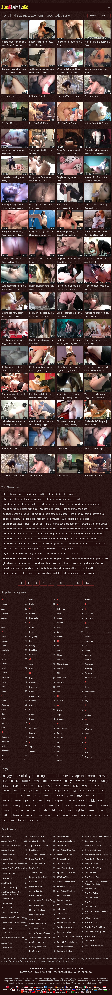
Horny (78, 235)
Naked (70, 701)
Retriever (98, 618)
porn (16, 785)
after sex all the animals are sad (41, 529)
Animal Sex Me (14, 850)
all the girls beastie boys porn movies (41, 519)
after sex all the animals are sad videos (22, 499)
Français (71, 987)
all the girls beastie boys (53, 504)
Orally (70, 710)
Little (50, 235)
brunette (92, 790)
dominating (79, 805)
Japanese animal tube (42, 845)
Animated (14, 618)
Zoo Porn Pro (14, 878)
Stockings (98, 664)
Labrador (70, 609)
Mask (31, 289)
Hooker (42, 701)
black (6, 785)
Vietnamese (60, 992)
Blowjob (64, 154)
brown (68, 810)
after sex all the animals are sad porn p (21, 548)
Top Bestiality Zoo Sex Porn (14, 938)
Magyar (99, 987)
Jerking (42, 751)
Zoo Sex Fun (98, 907)
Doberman (14, 751)
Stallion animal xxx (70, 946)
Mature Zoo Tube (42, 915)
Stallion (77, 72)
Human (42, 714)
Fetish (42, 632)
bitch (53, 810)
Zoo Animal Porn (42, 873)
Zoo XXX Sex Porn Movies (14, 863)
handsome (86, 815)
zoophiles (79, 810)
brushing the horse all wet (94, 524)
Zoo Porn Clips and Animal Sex (98, 912)
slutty (106, 815)
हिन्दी (108, 990)
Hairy (71, 343)
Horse (52, 181)
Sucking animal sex (70, 927)
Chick (59, 208)
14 (69, 583)
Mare (63, 316)
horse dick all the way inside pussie (54, 538)
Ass (3, 72)
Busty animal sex (70, 904)
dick (45, 780)
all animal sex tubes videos (16, 524)
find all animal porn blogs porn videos (59, 568)
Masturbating (70, 664)
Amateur (88, 181)
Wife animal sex (98, 918)
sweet (96, 785)
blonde (57, 785)
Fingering (42, 636)
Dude (42, 604)
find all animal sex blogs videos (48, 543)
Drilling (50, 316)
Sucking (65, 262)
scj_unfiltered (98, 678)
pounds (39, 815)
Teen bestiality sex (98, 850)
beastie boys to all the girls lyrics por (20, 568)
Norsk (26, 990)
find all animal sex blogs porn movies (90, 558)
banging (92, 781)
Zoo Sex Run (98, 888)
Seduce (98, 628)
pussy (104, 781)
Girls (42, 664)
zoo (79, 795)
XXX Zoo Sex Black (14, 912)
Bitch (3, 397)
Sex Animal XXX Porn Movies (70, 937)
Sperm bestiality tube (70, 873)
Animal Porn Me (14, 854)
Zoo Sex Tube (70, 845)
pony (15, 810)
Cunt (14, 728)
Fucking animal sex (42, 946)
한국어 (81, 987)
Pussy (87, 45)
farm (24, 785)
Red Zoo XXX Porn (14, 908)
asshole (17, 800)
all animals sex (101, 529)
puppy (57, 790)
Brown (4, 208)
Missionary (70, 678)
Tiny (98, 696)
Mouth (70, 687)
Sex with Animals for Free (70, 942)
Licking (32, 45)
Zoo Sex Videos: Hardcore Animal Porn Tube (98, 883)
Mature (70, 668)
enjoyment (56, 781)
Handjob (42, 682)
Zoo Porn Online (98, 922)
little (59, 805)
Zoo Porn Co (14, 883)
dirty (21, 795)
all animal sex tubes (12, 529)
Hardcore (69, 72)
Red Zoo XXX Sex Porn (14, 845)
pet (26, 800)
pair (5, 820)
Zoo (37, 72)
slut (5, 780)
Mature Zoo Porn (42, 906)
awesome (90, 795)
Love (27, 289)
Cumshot (14, 723)
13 (61, 583)
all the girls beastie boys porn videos (49, 514)
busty (74, 815)
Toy (98, 701)
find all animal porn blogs (15, 534)
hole (100, 800)
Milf (99, 181)
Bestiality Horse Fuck (42, 877)
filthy (37, 791)
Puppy (39, 45)
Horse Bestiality (42, 895)
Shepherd (98, 641)
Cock (92, 154)
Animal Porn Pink (14, 841)
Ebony (42, 613)
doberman (39, 805)
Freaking (42, 650)
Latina (70, 618)
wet (66, 790)
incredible (50, 805)
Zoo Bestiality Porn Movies (98, 854)
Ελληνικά (50, 987)
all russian (37, 524)
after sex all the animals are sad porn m (86, 543)
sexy (68, 781)
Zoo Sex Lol (98, 902)
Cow (31, 208)
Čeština (21, 987)
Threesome (98, 691)
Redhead (103, 235)
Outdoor (70, 719)
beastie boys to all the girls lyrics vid (61, 548)
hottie (44, 810)
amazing (80, 781)
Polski (34, 990)
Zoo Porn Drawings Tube (98, 932)
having (36, 781)
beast (101, 795)
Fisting (42, 645)
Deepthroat (17, 45)
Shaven (98, 637)
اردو (70, 992)
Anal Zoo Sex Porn (70, 868)
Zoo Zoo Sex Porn (42, 836)
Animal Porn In (14, 947)
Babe (3, 45)
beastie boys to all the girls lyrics (75, 529)
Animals (14, 613)
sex (51, 776)
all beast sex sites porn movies (79, 573)
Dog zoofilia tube (70, 859)
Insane (42, 733)
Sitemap (79, 968)
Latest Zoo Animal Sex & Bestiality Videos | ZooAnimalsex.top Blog (56, 972)
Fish (42, 641)
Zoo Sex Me (14, 903)
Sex (98, 632)
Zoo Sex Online (98, 893)
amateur (47, 790)
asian (67, 805)
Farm (42, 627)
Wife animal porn (42, 928)
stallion (26, 780)
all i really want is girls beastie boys (20, 494)
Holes (42, 691)
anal (13, 795)
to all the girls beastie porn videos (87, 534)
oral (40, 801)
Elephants (42, 618)
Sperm (98, 655)
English (12, 987)
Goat (42, 668)
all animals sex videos (85, 538)
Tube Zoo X (70, 909)
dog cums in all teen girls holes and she (42, 573)
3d (23, 790)
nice (74, 790)
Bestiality (14, 650)
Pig (70, 747)
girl (30, 790)
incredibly (27, 805)
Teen (78, 370)
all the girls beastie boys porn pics (84, 504)
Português (54, 990)
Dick (70, 154)
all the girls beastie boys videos (59, 499)
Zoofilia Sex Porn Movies (98, 927)
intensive (17, 815)
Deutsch (39, 987)
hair (60, 810)
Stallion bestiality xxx (70, 923)
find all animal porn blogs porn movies (49, 534)
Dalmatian (27, 425)
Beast (14, 645)
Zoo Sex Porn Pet (42, 919)
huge (48, 800)
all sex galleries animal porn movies (51, 558)
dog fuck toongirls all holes (16, 514)
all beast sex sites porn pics (75, 519)
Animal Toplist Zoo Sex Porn (42, 900)
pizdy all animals (11, 573)
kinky (70, 795)
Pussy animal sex (70, 932)
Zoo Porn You (42, 951)
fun (31, 786)
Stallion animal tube (70, 951)
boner (21, 820)
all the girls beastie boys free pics (56, 494)
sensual (98, 815)
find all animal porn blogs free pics (87, 514)
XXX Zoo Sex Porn (42, 863)
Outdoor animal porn (70, 882)
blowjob (85, 785)
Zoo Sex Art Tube (98, 877)
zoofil (12, 820)
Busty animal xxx (70, 900)
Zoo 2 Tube (98, 936)
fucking (39, 776)
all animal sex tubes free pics (17, 558)
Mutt (70, 691)
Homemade (42, 696)
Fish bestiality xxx (70, 854)
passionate (57, 795)
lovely (66, 786)
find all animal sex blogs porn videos (20, 504)
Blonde (60, 425)
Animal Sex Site (14, 874)
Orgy (70, 714)
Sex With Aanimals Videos (42, 854)
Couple (14, 714)
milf (38, 820)
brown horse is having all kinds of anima (83, 563)
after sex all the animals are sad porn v (63, 553)
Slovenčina (66, 990)
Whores (98, 729)
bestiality (23, 776)
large (46, 796)
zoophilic (59, 800)
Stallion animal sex (98, 845)
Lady (70, 614)
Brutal (14, 682)
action (91, 775)
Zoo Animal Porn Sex (70, 850)
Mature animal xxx (42, 910)
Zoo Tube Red (70, 836)
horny (102, 775)
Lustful (70, 636)
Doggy (14, 72)
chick (91, 800)
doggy (7, 776)
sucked (6, 800)
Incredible (42, 728)
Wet (42, 289)
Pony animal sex (70, 895)
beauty (29, 815)
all (78, 499)
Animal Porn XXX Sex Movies (14, 917)
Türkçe (49, 992)
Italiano (90, 987)
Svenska (100, 990)
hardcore (25, 810)
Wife (98, 733)
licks (56, 815)
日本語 (17, 990)
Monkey (70, 682)
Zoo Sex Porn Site (14, 933)
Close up (60, 397)
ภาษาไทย (87, 992)
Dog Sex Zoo (42, 850)
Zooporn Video (98, 863)
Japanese (42, 747)
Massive (70, 659)
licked (82, 800)
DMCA (70, 968)
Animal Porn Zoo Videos (42, 933)
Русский (43, 990)
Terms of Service (38, 968)
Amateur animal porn (70, 841)
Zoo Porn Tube (70, 863)
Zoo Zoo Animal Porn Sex (42, 937)
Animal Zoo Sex (42, 891)
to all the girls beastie (50, 509)
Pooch (70, 756)
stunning (92, 805)
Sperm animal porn (98, 841)
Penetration (70, 729)
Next (87, 583)
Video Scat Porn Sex (42, 924)
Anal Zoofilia (14, 928)
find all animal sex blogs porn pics (62, 524)
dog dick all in (87, 568)
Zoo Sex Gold (42, 868)
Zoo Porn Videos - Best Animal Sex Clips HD (14, 893)
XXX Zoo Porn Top (14, 887)
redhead (6, 810)
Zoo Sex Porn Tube (42, 942)
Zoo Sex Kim (14, 859)
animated (103, 805)
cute (82, 790)
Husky (42, 719)
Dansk (30, 987)
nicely (102, 810)
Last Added (94, 16)
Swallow (98, 673)
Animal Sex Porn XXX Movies (14, 868)
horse (63, 776)
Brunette (37, 181)
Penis (70, 733)
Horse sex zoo (42, 882)
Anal (31, 425)
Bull (14, 686)
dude (65, 815)
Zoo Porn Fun (14, 899)
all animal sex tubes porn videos (18, 538)
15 (78, 583)
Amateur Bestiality (42, 841)
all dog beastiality (11, 519)
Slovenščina (80, 990)
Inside (42, 737)
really (48, 786)
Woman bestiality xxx (98, 945)
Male (86, 72)
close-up (92, 810)
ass (34, 800)
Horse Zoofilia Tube (42, 859)
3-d (58, 343)
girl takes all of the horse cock (17, 563)
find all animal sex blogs (75, 509)
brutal (47, 815)
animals (71, 800)
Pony (59, 45)
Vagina (98, 715)
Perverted (70, 738)
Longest (105, 16)
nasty (5, 796)
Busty (9, 45)
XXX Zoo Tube (70, 877)
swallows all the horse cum (48, 563)
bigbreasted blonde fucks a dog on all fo (22, 553)
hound (29, 796)
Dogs (20, 72)
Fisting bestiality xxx (70, 886)
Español (60, 987)
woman (6, 790)
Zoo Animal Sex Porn (70, 891)
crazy (38, 795)
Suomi (90, 990)
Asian (14, 622)
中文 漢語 (39, 992)
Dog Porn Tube (42, 886)
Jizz (42, 756)
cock (14, 781)
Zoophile (43, 72)
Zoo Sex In (98, 941)
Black (86, 154)
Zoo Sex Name (98, 898)
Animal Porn (14, 943)
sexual (35, 810)
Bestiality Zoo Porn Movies (98, 859)
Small (98, 650)
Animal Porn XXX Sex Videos (14, 923)
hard (39, 785)
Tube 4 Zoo (70, 913)
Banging (60, 72)
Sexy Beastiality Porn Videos (98, 836)
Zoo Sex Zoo (98, 873)
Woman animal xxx (70, 918)
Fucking (32, 154)
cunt (102, 790)
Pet (70, 742)
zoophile (78, 776)
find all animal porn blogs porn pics (20, 509)
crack (30, 820)
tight (75, 785)
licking (6, 815)
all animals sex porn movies (16, 543)
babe (6, 805)
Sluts (9, 154)
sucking (16, 805)
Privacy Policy (57, 968)
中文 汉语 (27, 992)
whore (16, 791)
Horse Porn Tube (14, 836)
